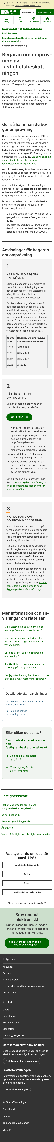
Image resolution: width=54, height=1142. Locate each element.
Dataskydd (9, 1109)
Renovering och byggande (15, 821)
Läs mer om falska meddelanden (28, 6)
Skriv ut (7, 1129)
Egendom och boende (31, 28)
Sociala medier (11, 1022)
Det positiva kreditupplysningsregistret (24, 986)
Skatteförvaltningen (17, 1089)
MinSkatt (8, 966)
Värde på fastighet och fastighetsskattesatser (26, 834)
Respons (7, 1116)
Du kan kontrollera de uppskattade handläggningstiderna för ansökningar (26, 586)
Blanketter (8, 1028)
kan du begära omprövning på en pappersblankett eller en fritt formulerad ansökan (26, 486)
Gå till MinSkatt (19, 417)
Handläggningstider (13, 1035)
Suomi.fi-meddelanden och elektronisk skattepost (25, 943)
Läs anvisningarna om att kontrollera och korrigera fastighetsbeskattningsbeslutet (26, 160)
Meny (6, 22)
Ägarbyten (7, 827)
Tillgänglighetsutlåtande (16, 1122)
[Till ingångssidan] (8, 11)
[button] (27, 865)
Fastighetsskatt (10, 33)
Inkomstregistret (12, 992)
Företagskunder (45, 12)
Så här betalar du (10, 814)
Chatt (6, 1009)
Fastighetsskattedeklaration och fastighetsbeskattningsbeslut (25, 39)
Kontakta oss (10, 1016)
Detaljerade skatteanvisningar (22, 1061)
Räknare (7, 973)
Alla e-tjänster (10, 979)
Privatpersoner (28, 12)
